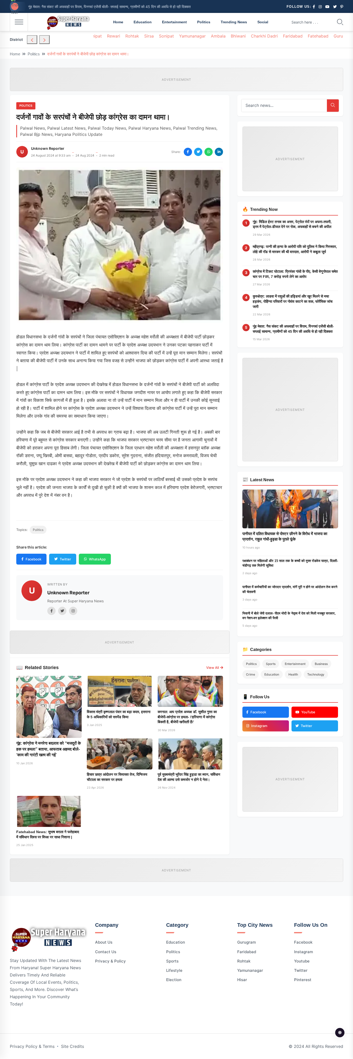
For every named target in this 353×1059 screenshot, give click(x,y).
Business (321, 664)
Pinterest (302, 979)
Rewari (113, 36)
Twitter (65, 559)
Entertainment (174, 22)
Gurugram (246, 942)
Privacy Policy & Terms (32, 1046)
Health (293, 674)
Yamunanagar (192, 36)
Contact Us (105, 951)
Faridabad (293, 36)
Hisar (242, 979)
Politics (203, 22)
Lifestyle (174, 970)
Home (118, 22)
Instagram (303, 951)
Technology (315, 674)
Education (143, 22)
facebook (303, 942)
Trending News (234, 22)
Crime (250, 674)
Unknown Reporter (47, 148)
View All (212, 667)
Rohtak (132, 36)
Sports (270, 664)
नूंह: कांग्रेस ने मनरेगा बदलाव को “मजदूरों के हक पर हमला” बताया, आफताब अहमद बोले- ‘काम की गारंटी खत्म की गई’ (48, 749)
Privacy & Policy (110, 961)
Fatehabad (318, 36)
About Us (103, 942)
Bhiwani (238, 36)
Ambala (218, 36)
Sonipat (166, 36)
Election (173, 979)
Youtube (302, 961)
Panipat (94, 36)
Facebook (33, 559)
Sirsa (149, 36)
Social (262, 22)
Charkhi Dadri (264, 36)
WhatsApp (97, 559)
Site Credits (72, 1046)
